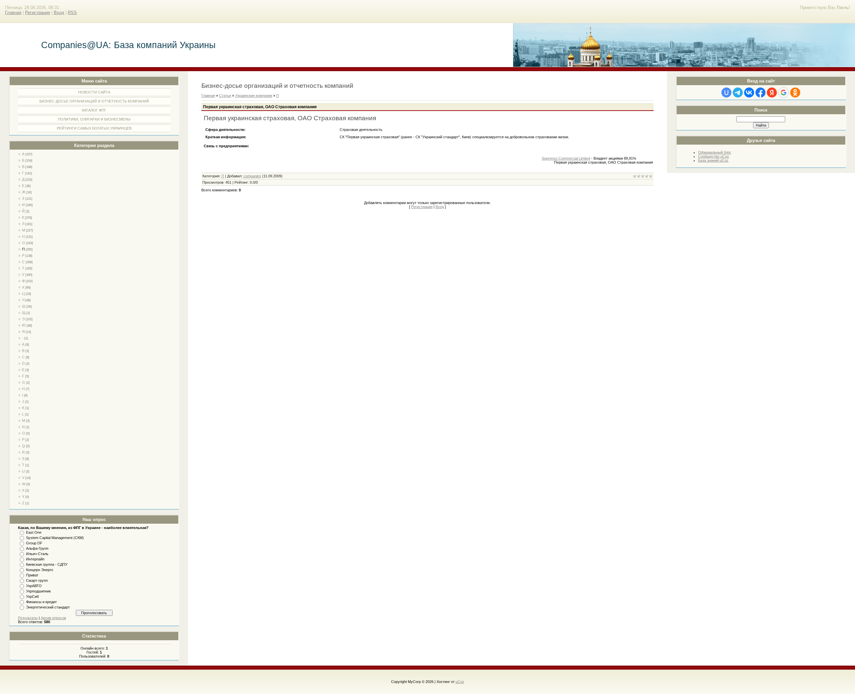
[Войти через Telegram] (738, 93)
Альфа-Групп (37, 548)
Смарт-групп (37, 580)
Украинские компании (253, 96)
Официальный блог (714, 152)
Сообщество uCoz (713, 156)
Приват (32, 575)
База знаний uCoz (713, 160)
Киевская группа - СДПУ (46, 564)
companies (252, 176)
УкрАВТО (34, 586)
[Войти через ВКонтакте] (749, 93)
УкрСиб (32, 596)
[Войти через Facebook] (760, 93)
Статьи (225, 96)
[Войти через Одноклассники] (795, 93)
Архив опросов (53, 618)
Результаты (28, 618)
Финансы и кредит (41, 602)
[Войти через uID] (726, 93)
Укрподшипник (38, 591)
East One (33, 532)
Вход (59, 12)
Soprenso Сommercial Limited (566, 158)
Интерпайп (35, 559)
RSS (72, 12)
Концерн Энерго (39, 570)
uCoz (460, 682)
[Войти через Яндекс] (772, 93)
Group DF (34, 543)
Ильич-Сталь (37, 554)
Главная (13, 12)
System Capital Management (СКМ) (55, 538)
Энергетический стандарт (48, 607)
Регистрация (37, 12)
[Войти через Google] (783, 92)
